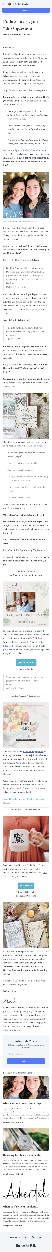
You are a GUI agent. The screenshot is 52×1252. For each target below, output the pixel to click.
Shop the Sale (26, 885)
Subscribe (26, 10)
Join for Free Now (26, 662)
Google (22, 798)
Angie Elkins (22, 762)
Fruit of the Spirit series (31, 445)
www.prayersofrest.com (30, 1018)
